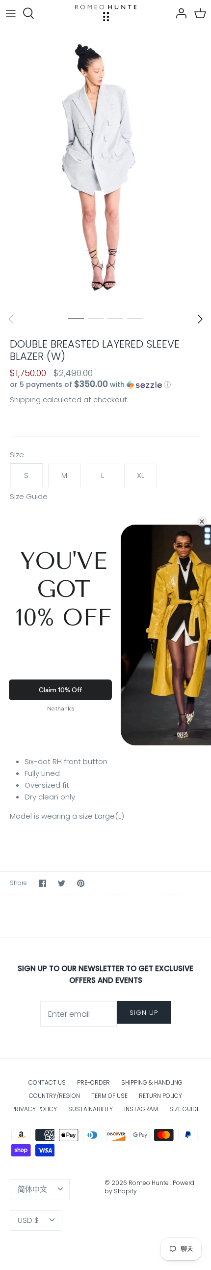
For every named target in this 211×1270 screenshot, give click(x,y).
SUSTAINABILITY (90, 1109)
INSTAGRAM (141, 1109)
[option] (105, 167)
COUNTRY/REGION (54, 1096)
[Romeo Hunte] (105, 13)
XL (140, 475)
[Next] (200, 319)
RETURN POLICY (160, 1096)
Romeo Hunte (149, 1183)
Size (17, 454)
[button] (105, 384)
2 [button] (96, 318)
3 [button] (115, 318)
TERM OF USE (109, 1096)
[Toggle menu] (11, 13)
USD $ (28, 1220)
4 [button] (135, 318)
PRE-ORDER (93, 1082)
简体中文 (32, 1189)
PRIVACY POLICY (34, 1109)
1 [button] (76, 318)
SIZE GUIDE (184, 1109)
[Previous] (11, 319)
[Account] (178, 13)
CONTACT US (47, 1082)
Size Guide (29, 496)
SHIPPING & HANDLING (152, 1082)
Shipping (25, 399)
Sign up (144, 1012)
